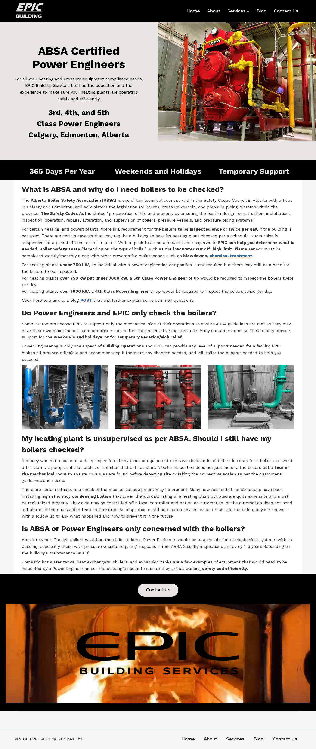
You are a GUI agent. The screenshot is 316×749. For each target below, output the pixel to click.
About (213, 11)
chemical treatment (231, 255)
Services (235, 739)
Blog (262, 11)
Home (193, 11)
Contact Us (286, 11)
